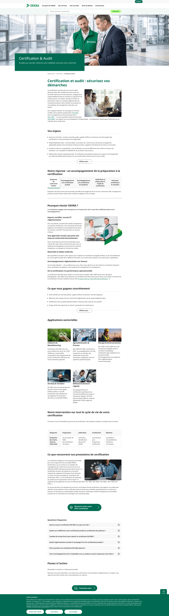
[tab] (54, 182)
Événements (99, 6)
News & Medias (87, 6)
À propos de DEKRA (48, 6)
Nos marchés (74, 6)
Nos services (62, 6)
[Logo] (33, 5)
